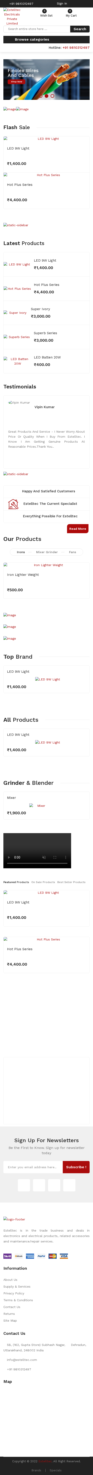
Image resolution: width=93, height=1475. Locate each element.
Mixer (11, 798)
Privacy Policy (13, 1293)
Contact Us (11, 1307)
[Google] (39, 1185)
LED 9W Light (18, 148)
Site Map (10, 1320)
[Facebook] (54, 1185)
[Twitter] (24, 1185)
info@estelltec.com (22, 1360)
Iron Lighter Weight (23, 575)
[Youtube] (69, 1185)
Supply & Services (16, 1286)
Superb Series (45, 333)
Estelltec (45, 1461)
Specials (56, 1470)
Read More (77, 528)
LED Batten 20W (47, 357)
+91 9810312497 (20, 3)
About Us (10, 1279)
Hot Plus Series (20, 185)
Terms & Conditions (18, 1300)
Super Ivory (40, 309)
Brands (36, 1470)
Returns (9, 1313)
